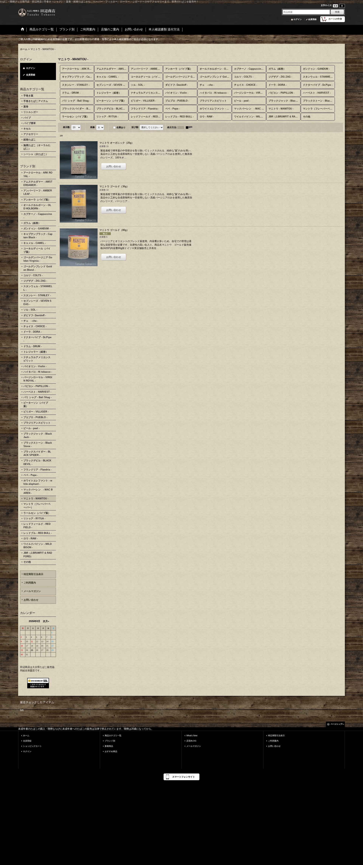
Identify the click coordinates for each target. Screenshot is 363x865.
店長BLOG (191, 741)
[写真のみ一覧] (182, 127)
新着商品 (109, 746)
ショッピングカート (32, 746)
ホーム (26, 735)
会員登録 (312, 19)
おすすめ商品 (111, 751)
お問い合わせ (31, 599)
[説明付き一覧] (190, 127)
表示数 (67, 127)
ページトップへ (337, 724)
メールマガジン (32, 591)
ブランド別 (110, 741)
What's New (191, 735)
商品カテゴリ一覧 (113, 735)
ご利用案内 (30, 582)
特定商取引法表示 (33, 574)
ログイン (297, 19)
